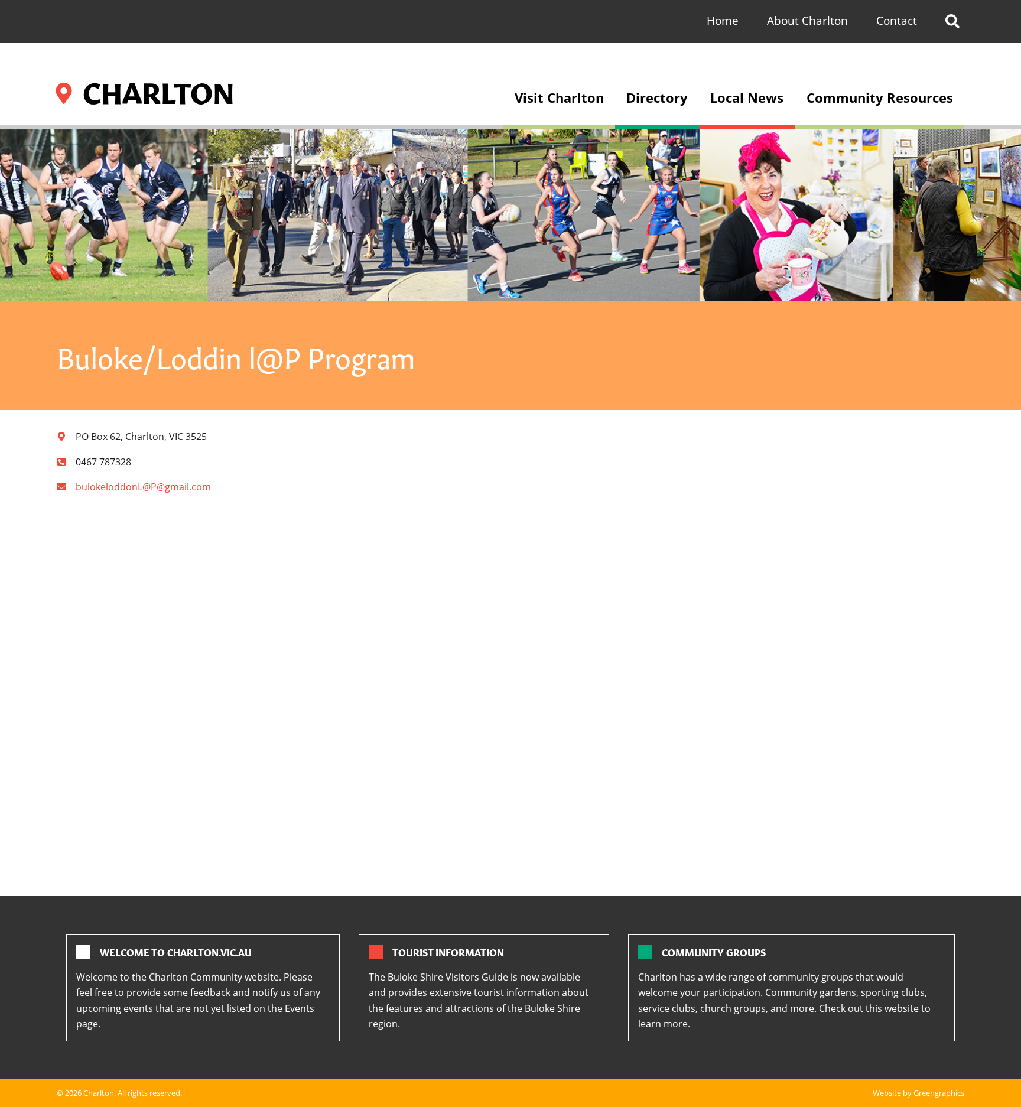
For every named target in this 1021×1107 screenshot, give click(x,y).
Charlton (98, 1093)
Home (723, 20)
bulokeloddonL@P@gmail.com (143, 486)
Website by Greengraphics (918, 1093)
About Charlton (807, 20)
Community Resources (880, 97)
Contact (896, 20)
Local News (746, 97)
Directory (657, 97)
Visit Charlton (559, 97)
